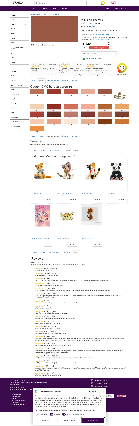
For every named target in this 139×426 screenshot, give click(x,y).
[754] (37, 121)
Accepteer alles (93, 420)
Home (35, 8)
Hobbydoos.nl (35, 15)
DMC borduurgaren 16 (55, 15)
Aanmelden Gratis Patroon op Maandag (23, 389)
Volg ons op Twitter (101, 383)
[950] (88, 121)
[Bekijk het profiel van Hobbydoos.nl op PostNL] (109, 396)
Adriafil (13, 62)
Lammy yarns (15, 94)
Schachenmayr (15, 117)
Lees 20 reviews (94, 23)
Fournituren (14, 29)
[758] (54, 121)
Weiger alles (46, 420)
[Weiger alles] (102, 391)
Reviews (74, 81)
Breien (13, 24)
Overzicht (94, 391)
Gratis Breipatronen (17, 405)
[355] (54, 91)
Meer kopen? (92, 26)
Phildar (13, 108)
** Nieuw (13, 15)
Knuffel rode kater (38, 193)
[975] (105, 121)
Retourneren (15, 396)
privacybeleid (91, 410)
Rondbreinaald (16, 402)
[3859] (88, 114)
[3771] (88, 91)
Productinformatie (53, 81)
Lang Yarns (14, 103)
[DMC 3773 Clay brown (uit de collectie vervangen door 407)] (120, 95)
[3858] (71, 114)
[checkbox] (41, 414)
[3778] (71, 106)
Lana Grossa (14, 99)
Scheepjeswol (15, 121)
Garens (13, 57)
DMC (12, 76)
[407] (105, 114)
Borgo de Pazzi (15, 67)
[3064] (37, 91)
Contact (13, 398)
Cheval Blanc (15, 71)
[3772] (105, 91)
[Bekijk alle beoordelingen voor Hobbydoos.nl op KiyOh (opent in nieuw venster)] (104, 3)
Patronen (54, 8)
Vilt (12, 53)
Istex (12, 89)
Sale (108, 8)
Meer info (48, 200)
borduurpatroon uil (63, 238)
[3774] (37, 106)
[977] (37, 128)
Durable (13, 80)
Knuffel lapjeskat (87, 193)
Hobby (13, 38)
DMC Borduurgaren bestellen (100, 39)
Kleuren (41, 81)
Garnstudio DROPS (16, 85)
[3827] (122, 106)
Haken (13, 33)
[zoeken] (88, 3)
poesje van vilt (86, 238)
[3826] (105, 106)
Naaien (13, 42)
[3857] (54, 114)
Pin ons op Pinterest (101, 386)
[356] (71, 91)
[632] (122, 114)
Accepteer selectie (70, 420)
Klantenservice (16, 394)
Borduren (13, 20)
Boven (33, 81)
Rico (12, 112)
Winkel (44, 8)
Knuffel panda (111, 193)
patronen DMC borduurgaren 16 (98, 34)
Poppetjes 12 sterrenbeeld (40, 238)
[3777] (54, 106)
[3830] (37, 114)
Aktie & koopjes (15, 126)
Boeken (64, 8)
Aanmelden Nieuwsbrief (17, 387)
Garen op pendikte (120, 8)
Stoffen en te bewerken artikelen (17, 48)
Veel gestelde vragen (18, 400)
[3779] (88, 106)
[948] (71, 121)
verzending (91, 59)
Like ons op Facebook (102, 380)
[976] (122, 121)
